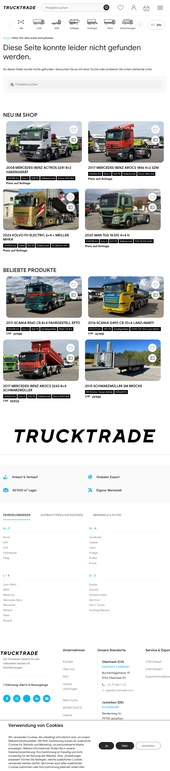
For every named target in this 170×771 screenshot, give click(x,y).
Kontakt (68, 661)
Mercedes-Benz (12, 600)
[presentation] (9, 25)
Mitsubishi (9, 605)
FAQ (65, 676)
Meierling (8, 595)
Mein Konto (70, 700)
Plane (110, 28)
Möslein (7, 610)
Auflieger (74, 28)
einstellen (148, 746)
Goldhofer (95, 537)
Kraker (93, 558)
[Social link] (7, 698)
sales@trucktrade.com (119, 690)
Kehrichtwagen (127, 28)
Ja (106, 746)
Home (6, 37)
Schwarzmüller (98, 595)
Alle (21, 28)
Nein (125, 746)
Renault (7, 620)
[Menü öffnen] (160, 7)
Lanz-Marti (9, 584)
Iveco (92, 547)
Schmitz (94, 589)
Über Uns (69, 669)
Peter (6, 615)
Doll (5, 547)
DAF (5, 542)
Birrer (6, 537)
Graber (93, 542)
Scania (93, 584)
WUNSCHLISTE (72, 707)
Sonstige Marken (99, 610)
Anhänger (92, 28)
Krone (92, 563)
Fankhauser (10, 553)
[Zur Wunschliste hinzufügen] (73, 129)
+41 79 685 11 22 (116, 684)
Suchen (106, 7)
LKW (38, 28)
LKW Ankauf (153, 661)
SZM (56, 28)
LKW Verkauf (154, 669)
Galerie (67, 715)
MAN (6, 589)
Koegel (93, 553)
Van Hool (94, 600)
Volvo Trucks (96, 605)
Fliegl (6, 558)
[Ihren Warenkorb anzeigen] (147, 7)
